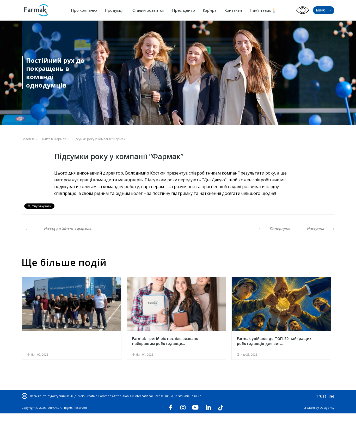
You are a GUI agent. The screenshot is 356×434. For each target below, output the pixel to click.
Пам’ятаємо (260, 10)
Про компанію (84, 10)
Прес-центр (183, 10)
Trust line (325, 396)
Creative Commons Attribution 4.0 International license (124, 396)
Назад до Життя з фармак (67, 228)
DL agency (327, 408)
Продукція (115, 10)
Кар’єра (210, 10)
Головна (28, 139)
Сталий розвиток (148, 10)
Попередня (279, 228)
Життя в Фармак (53, 139)
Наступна (316, 228)
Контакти (233, 10)
